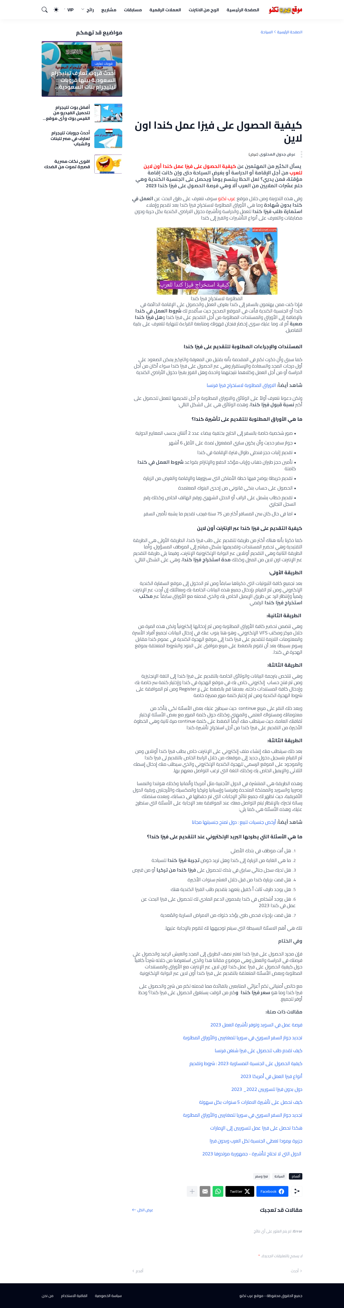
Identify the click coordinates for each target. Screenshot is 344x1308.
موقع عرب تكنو (251, 1295)
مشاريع (108, 10)
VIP (70, 10)
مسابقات (133, 10)
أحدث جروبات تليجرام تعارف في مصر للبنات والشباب (70, 138)
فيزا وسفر (261, 1176)
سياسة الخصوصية (108, 1295)
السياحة (267, 32)
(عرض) (253, 154)
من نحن (47, 1295)
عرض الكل (145, 1209)
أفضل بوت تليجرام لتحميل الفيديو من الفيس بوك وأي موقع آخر (68, 113)
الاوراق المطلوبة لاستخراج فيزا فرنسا (241, 385)
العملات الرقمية (165, 10)
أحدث (295, 1271)
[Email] (205, 1191)
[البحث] (47, 9)
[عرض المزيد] (192, 1191)
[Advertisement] (217, 76)
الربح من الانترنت (204, 10)
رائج (90, 10)
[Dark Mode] (58, 9)
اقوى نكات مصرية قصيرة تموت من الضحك (67, 164)
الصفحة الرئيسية (243, 10)
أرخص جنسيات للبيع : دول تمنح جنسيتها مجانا (234, 822)
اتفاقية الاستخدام (74, 1295)
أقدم (139, 1271)
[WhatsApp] (218, 1191)
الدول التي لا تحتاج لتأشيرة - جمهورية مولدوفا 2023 (251, 1153)
